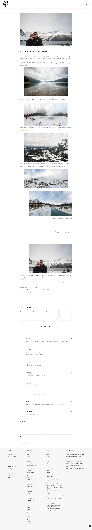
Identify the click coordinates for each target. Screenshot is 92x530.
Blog (86, 4)
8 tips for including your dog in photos (54, 479)
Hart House (29, 484)
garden (47, 456)
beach (47, 452)
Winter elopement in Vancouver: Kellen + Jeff (75, 454)
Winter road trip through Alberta (64, 319)
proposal (9, 475)
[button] (89, 4)
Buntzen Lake (30, 459)
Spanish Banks (30, 505)
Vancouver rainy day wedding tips (53, 508)
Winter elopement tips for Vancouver (53, 483)
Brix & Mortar (30, 458)
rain (47, 463)
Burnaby (29, 461)
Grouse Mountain (30, 481)
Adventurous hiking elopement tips (53, 500)
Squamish (29, 507)
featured (9, 468)
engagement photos (12, 466)
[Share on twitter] (43, 326)
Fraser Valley (29, 477)
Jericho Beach (30, 486)
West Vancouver (30, 519)
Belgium (28, 456)
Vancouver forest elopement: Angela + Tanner (73, 470)
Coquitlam (29, 470)
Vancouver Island (30, 518)
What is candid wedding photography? (54, 498)
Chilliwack (29, 467)
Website (57, 436)
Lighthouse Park (30, 488)
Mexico (28, 493)
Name (21, 436)
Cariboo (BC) (29, 463)
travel (22, 297)
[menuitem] (66, 4)
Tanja (39, 53)
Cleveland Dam (30, 468)
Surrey (28, 512)
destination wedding (12, 463)
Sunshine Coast (30, 511)
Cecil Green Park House (31, 465)
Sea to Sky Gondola (31, 504)
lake (47, 458)
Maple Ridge (29, 491)
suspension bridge (50, 468)
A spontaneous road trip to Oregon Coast (51, 319)
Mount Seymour (30, 496)
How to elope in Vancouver (51, 501)
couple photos (10, 454)
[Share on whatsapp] (48, 326)
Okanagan (29, 500)
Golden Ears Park (30, 479)
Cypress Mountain (30, 472)
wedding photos (11, 452)
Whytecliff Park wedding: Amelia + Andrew (74, 463)
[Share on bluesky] (49, 326)
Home (66, 4)
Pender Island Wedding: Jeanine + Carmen (74, 452)
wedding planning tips (12, 456)
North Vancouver (30, 498)
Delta (28, 475)
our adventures (32, 53)
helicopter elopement (12, 470)
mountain (48, 459)
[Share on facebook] (41, 326)
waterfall (48, 472)
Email (39, 436)
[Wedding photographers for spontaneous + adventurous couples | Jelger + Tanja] (5, 4)
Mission (28, 495)
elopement (10, 464)
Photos (75, 4)
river (47, 465)
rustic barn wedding (50, 467)
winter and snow (49, 474)
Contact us (81, 4)
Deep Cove (29, 474)
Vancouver (29, 516)
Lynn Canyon (29, 489)
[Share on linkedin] (47, 326)
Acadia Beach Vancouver (32, 452)
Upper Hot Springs (24, 130)
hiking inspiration (11, 471)
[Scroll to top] (90, 525)
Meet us (70, 4)
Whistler (28, 521)
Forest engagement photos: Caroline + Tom (74, 468)
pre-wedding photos (12, 473)
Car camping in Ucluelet (24, 319)
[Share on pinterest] (45, 326)
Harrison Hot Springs (31, 482)
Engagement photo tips (51, 503)
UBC (28, 514)
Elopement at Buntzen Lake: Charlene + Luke (75, 458)
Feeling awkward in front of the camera (54, 485)
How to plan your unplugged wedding (54, 490)
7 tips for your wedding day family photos (54, 510)
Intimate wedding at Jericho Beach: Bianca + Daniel (74, 466)
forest (47, 454)
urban (47, 470)
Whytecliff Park (30, 523)
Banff (28, 454)
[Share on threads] (44, 326)
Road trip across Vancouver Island (38, 319)
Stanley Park (29, 509)
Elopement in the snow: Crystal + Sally (73, 456)
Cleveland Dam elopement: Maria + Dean (74, 459)
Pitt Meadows (30, 502)
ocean (47, 461)
